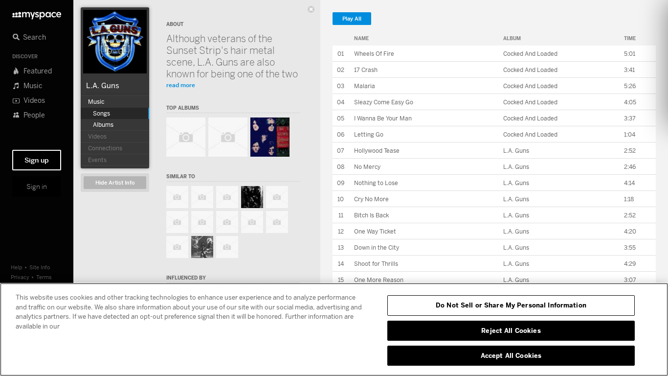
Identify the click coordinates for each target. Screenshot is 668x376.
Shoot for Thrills (376, 263)
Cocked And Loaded (530, 53)
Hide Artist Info (115, 183)
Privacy (20, 277)
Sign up (36, 160)
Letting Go (368, 134)
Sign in (36, 186)
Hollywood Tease (377, 150)
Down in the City (376, 247)
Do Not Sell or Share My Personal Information (511, 305)
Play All (351, 19)
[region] (334, 329)
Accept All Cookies (511, 355)
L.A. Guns (102, 85)
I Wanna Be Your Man (383, 118)
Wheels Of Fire (374, 53)
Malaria (364, 86)
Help (16, 267)
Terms (44, 277)
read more (180, 85)
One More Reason (378, 280)
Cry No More (371, 199)
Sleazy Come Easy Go (383, 102)
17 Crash (366, 70)
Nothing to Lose (376, 183)
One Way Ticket (375, 231)
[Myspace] (36, 13)
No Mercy (367, 167)
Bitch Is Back (371, 215)
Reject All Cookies (510, 330)
